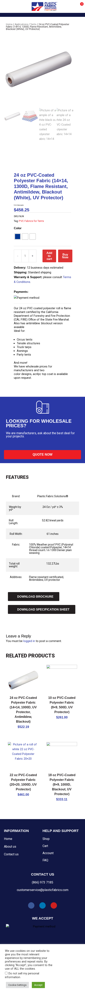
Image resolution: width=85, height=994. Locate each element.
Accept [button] (38, 985)
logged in (29, 641)
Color (18, 228)
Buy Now (65, 256)
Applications (21, 24)
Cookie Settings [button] (17, 985)
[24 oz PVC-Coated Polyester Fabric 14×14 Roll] (38, 69)
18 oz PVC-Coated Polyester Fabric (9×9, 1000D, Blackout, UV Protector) (62, 784)
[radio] (18, 236)
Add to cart (49, 255)
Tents (33, 24)
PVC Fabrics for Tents (31, 220)
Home (9, 24)
